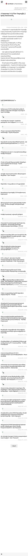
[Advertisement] (14, 554)
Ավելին (14, 446)
